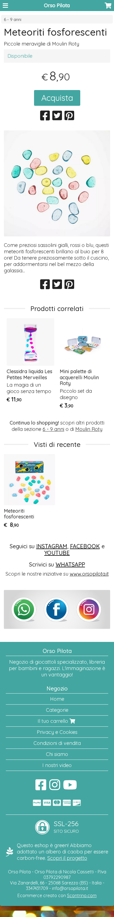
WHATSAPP (70, 564)
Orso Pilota (57, 5)
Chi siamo (57, 754)
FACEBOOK (85, 546)
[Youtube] (70, 787)
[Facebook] (40, 787)
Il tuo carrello (53, 721)
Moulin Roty (88, 429)
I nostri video (57, 765)
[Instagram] (54, 787)
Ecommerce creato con (57, 895)
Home (57, 699)
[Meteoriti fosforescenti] (57, 183)
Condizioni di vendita (57, 743)
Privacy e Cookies (57, 732)
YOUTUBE (57, 552)
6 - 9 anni (12, 19)
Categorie (57, 710)
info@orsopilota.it (70, 888)
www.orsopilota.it (89, 574)
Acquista (57, 98)
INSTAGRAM (51, 546)
